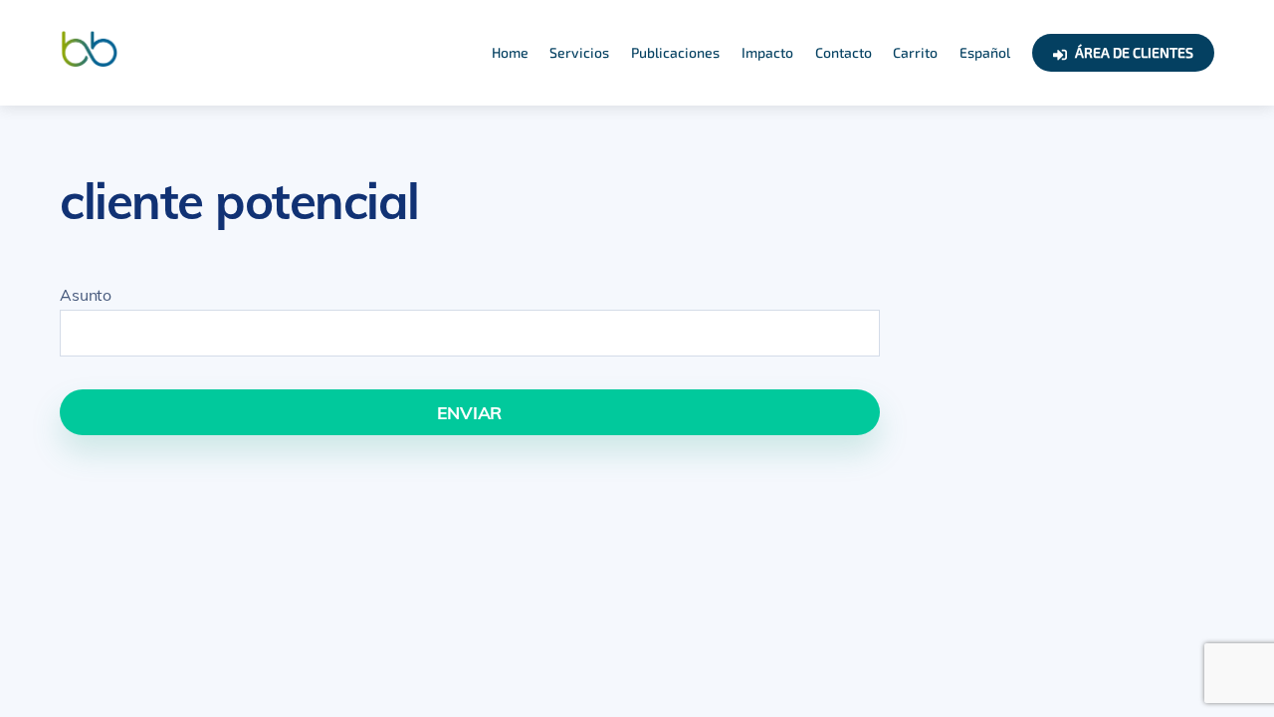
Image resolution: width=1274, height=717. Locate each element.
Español (984, 52)
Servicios (579, 52)
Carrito (915, 52)
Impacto (767, 52)
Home (510, 52)
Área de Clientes (1132, 52)
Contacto (843, 52)
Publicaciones (675, 52)
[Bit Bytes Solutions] (89, 61)
